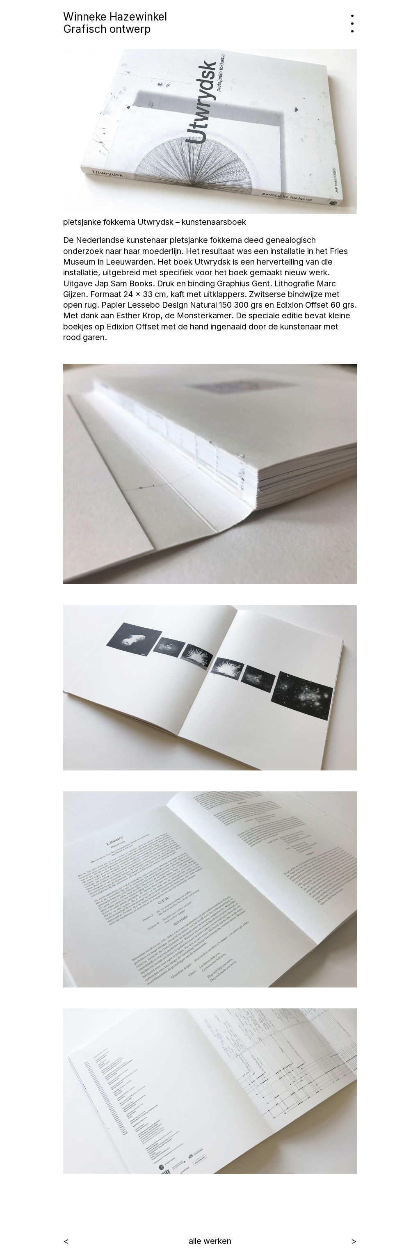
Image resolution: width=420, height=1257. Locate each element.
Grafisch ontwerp (107, 29)
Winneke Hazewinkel (115, 16)
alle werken (210, 1241)
